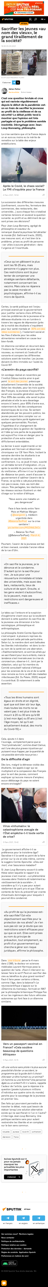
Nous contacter (7, 1237)
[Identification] (30, 19)
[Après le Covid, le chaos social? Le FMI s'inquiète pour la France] (24, 165)
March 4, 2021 (31, 537)
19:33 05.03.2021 (8, 46)
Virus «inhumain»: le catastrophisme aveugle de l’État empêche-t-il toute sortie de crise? (23, 831)
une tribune (14, 960)
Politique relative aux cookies (13, 1245)
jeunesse (16, 1132)
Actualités (6, 1132)
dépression (7, 1137)
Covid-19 (25, 1132)
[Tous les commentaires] (4, 1283)
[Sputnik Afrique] (8, 20)
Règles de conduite (9, 1252)
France (16, 1137)
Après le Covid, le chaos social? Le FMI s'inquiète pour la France (24, 187)
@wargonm (18, 514)
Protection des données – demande (16, 1248)
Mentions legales (26, 1234)
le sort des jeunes (17, 381)
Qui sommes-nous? (9, 1234)
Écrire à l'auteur (26, 92)
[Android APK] (9, 1263)
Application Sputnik (27, 1252)
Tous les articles (14, 92)
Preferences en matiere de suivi (15, 1256)
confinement (36, 1132)
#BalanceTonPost (18, 521)
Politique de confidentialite (13, 1241)
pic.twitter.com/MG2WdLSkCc (24, 527)
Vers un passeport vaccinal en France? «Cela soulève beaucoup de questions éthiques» (22, 1049)
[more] (43, 195)
